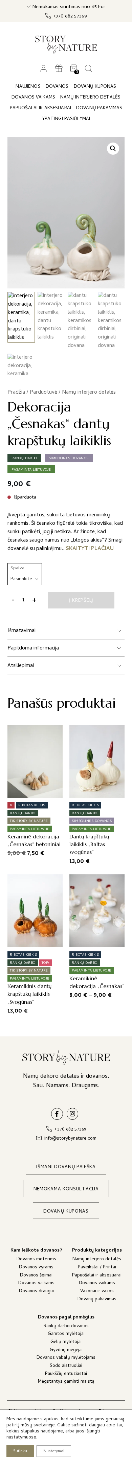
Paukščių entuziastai (66, 1374)
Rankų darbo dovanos (66, 1327)
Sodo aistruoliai (66, 1366)
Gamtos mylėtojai (66, 1334)
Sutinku (20, 1451)
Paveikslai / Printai (97, 1268)
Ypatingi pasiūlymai (66, 119)
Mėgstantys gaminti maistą (66, 1382)
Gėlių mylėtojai (66, 1342)
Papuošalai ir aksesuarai (97, 1276)
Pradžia (16, 392)
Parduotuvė (43, 392)
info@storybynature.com (70, 1139)
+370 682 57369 (70, 17)
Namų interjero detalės (89, 393)
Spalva (17, 568)
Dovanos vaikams (36, 1284)
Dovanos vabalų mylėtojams (66, 1358)
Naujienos (28, 87)
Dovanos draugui (36, 1292)
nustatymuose (21, 1438)
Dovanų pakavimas (97, 1300)
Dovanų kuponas (95, 87)
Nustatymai (53, 1451)
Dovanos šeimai (36, 1276)
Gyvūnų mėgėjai (66, 1350)
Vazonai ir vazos (97, 1292)
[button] (113, 149)
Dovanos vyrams (36, 1268)
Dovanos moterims (36, 1260)
